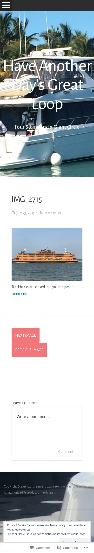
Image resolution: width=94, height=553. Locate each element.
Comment (65, 451)
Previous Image (29, 350)
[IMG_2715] (47, 280)
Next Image (25, 335)
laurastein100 (50, 213)
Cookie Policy (78, 533)
